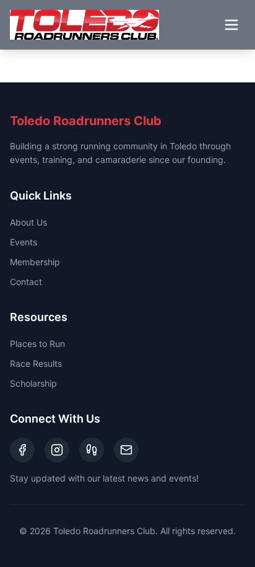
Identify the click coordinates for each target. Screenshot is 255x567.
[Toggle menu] (231, 24)
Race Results (36, 363)
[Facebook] (22, 449)
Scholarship (33, 383)
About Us (28, 222)
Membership (35, 262)
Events (23, 242)
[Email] (126, 449)
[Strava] (91, 449)
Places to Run (37, 343)
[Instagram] (57, 449)
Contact (26, 281)
